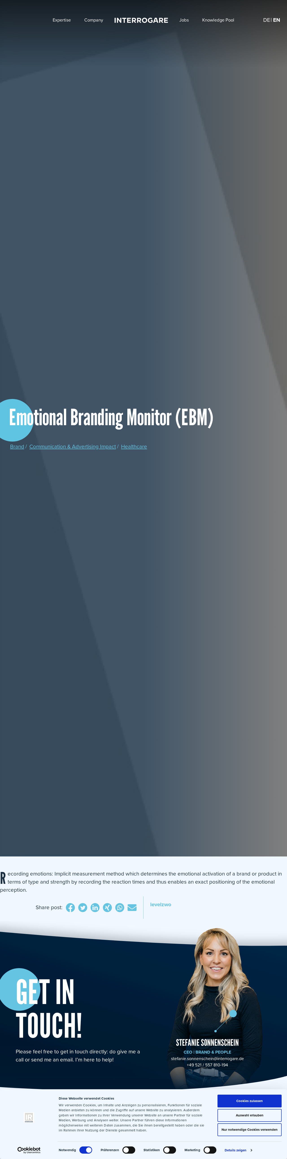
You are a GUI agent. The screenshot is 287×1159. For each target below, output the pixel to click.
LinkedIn (95, 908)
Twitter (82, 908)
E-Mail (132, 908)
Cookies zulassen (249, 1101)
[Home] (141, 20)
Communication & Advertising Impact (72, 446)
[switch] (128, 1150)
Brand (17, 446)
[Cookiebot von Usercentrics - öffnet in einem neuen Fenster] (29, 1150)
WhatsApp (119, 908)
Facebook (70, 908)
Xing (107, 908)
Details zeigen (235, 1150)
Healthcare (134, 446)
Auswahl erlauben (249, 1115)
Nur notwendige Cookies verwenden (250, 1130)
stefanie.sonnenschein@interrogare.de (207, 1058)
